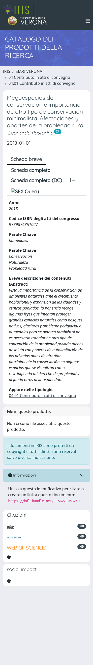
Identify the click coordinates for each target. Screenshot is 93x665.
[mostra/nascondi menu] (88, 20)
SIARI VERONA (29, 71)
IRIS (6, 71)
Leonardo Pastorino (30, 133)
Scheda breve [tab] (26, 159)
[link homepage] (18, 9)
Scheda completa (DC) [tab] (36, 180)
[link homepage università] (27, 21)
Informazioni (24, 475)
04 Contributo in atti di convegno (39, 77)
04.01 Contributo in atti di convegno (42, 83)
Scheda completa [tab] (31, 170)
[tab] (73, 180)
